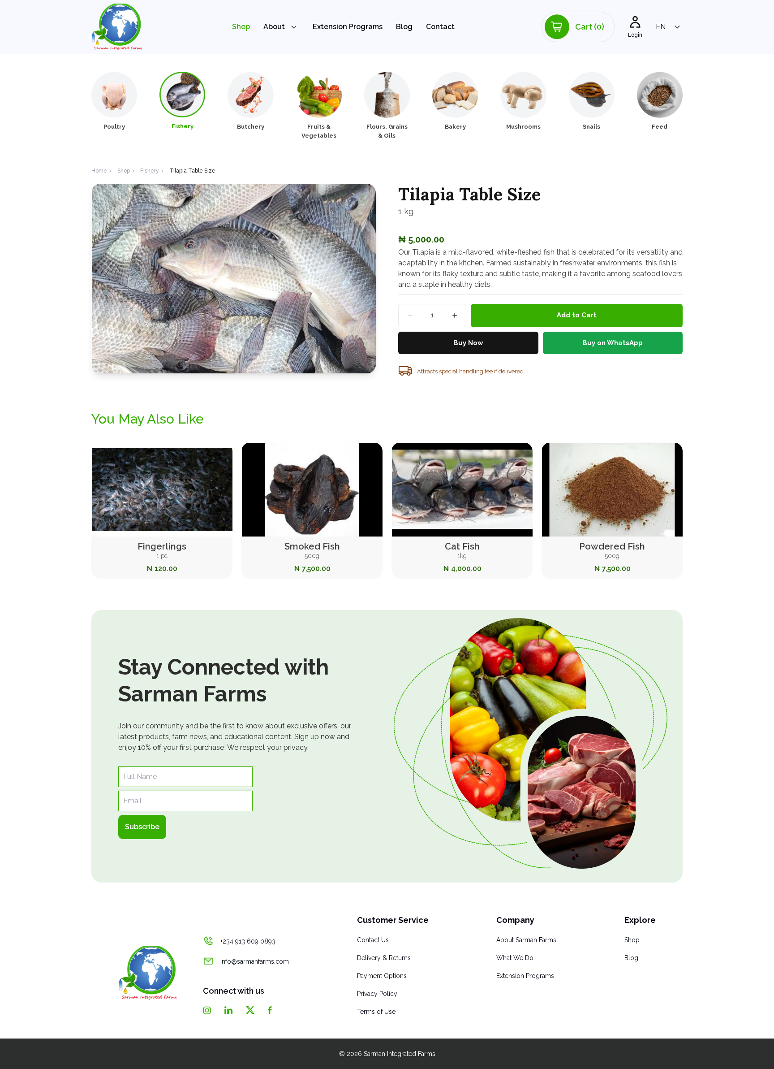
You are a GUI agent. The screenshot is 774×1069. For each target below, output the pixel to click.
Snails (591, 126)
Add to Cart (577, 315)
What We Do (514, 957)
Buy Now (468, 343)
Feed (659, 126)
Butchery (250, 126)
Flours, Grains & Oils (387, 131)
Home (99, 171)
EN (661, 26)
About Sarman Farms (526, 939)
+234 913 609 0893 (247, 941)
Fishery (183, 126)
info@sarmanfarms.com (254, 961)
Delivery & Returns (384, 957)
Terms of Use (376, 1011)
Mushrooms (523, 126)
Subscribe (142, 826)
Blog (404, 26)
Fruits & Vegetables (318, 131)
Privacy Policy (377, 993)
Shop (241, 26)
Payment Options (382, 975)
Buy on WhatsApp (612, 343)
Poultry (114, 126)
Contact (440, 26)
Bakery (455, 126)
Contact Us (373, 939)
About (274, 26)
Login (635, 35)
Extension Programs (348, 26)
